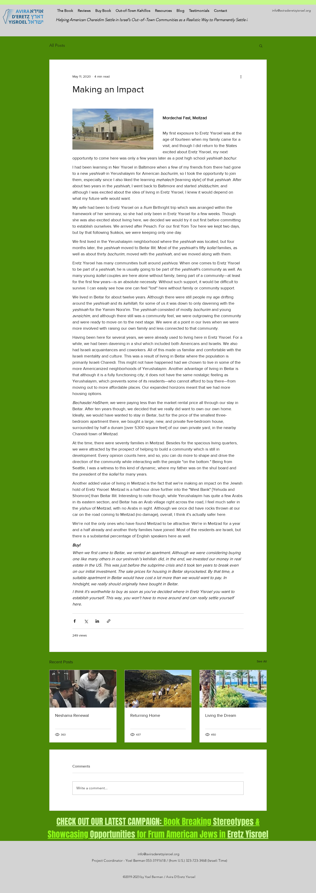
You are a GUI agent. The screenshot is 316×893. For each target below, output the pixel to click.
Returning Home (145, 715)
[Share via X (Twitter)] (86, 621)
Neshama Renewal (72, 715)
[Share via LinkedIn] (97, 621)
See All (262, 661)
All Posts (57, 45)
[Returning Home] (158, 689)
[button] (261, 45)
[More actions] (241, 76)
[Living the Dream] (233, 689)
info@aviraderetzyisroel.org (291, 10)
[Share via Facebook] (74, 621)
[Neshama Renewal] (83, 689)
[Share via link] (108, 621)
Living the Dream (220, 715)
